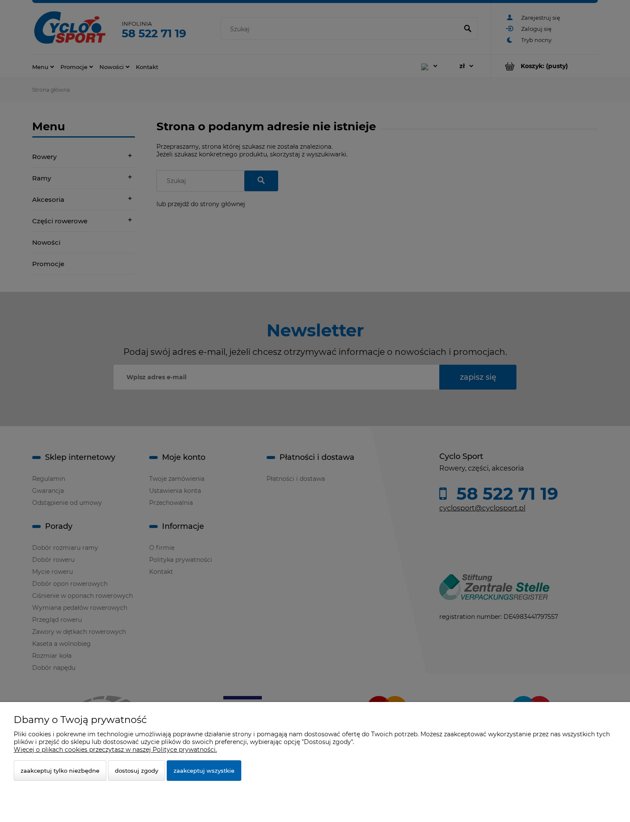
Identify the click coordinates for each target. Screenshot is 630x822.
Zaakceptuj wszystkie (204, 770)
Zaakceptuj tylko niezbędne (60, 770)
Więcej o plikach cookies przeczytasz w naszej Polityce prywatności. (115, 749)
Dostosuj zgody (136, 770)
